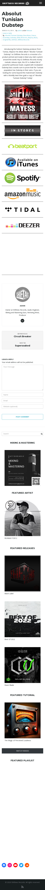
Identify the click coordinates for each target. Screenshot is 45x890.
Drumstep (6, 38)
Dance (34, 35)
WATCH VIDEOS (22, 751)
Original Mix (7, 40)
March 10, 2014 (8, 31)
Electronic (24, 38)
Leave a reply (7, 33)
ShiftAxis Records (23, 40)
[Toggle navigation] (40, 3)
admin (20, 31)
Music (36, 38)
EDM (18, 38)
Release (29, 31)
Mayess (30, 38)
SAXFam (14, 40)
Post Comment (22, 417)
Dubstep (13, 38)
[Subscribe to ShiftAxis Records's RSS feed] (22, 887)
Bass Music (27, 35)
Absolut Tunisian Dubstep (14, 35)
